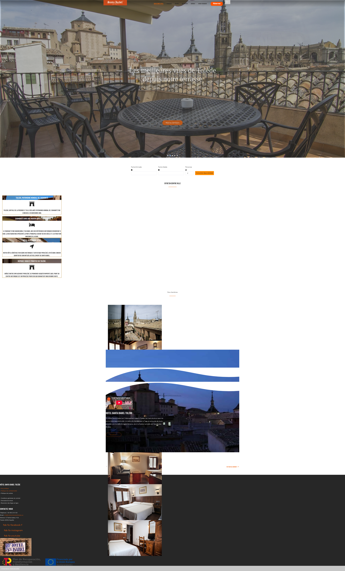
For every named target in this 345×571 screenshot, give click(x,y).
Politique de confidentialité (9, 491)
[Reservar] (217, 3)
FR (227, 2)
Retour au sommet (232, 467)
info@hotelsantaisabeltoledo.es (13, 515)
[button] (167, 155)
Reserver (113, 434)
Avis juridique (5, 488)
